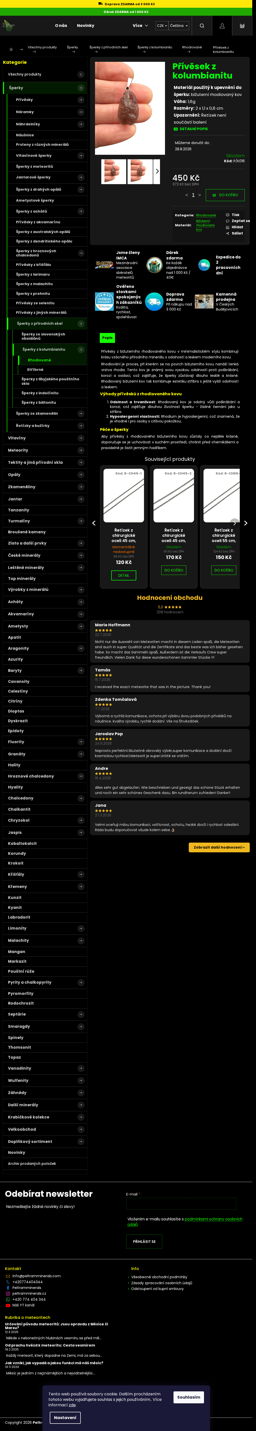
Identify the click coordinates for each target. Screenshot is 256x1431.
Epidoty (16, 730)
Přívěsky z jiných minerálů (41, 312)
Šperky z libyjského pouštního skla (50, 381)
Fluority (16, 741)
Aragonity (18, 648)
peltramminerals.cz (29, 1293)
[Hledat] (202, 25)
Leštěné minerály (26, 567)
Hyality (15, 787)
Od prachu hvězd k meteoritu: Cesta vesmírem (50, 1345)
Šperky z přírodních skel (39, 323)
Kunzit (15, 897)
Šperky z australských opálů (43, 231)
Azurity (15, 659)
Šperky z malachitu (34, 283)
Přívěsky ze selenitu (35, 303)
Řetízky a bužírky (33, 425)
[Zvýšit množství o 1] (199, 192)
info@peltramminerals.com (36, 1275)
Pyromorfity (21, 993)
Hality (14, 765)
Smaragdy (19, 1026)
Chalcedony (21, 798)
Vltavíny (17, 438)
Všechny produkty (24, 74)
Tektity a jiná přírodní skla (35, 462)
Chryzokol (19, 820)
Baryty (15, 670)
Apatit (14, 637)
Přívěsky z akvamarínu (38, 222)
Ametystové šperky (35, 200)
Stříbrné (35, 369)
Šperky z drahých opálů (38, 189)
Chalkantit (19, 809)
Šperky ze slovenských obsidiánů (43, 336)
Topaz (14, 1057)
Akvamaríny (21, 614)
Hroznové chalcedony (31, 776)
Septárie (17, 1014)
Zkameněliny (22, 486)
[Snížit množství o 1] (186, 192)
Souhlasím (188, 1397)
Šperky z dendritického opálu (44, 241)
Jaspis (15, 832)
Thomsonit (19, 1047)
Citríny (15, 701)
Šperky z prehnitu (33, 293)
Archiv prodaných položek (32, 1163)
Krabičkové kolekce (28, 1117)
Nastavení (65, 1418)
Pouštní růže (21, 971)
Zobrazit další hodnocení (218, 847)
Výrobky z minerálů (28, 589)
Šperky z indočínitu (40, 393)
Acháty (15, 601)
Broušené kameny (27, 532)
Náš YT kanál (23, 1305)
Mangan (16, 951)
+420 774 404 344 (29, 1299)
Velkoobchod (22, 1129)
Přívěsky (24, 99)
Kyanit (15, 907)
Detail (123, 575)
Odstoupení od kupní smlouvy (157, 1288)
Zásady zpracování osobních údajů (161, 1282)
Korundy (17, 853)
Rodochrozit (21, 1003)
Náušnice (25, 135)
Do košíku (228, 194)
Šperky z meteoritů (34, 166)
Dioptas (16, 711)
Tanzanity (18, 510)
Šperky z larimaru (33, 274)
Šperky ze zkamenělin (37, 413)
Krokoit (16, 863)
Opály (14, 474)
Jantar (15, 499)
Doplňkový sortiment (30, 1141)
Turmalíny (19, 521)
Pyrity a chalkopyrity (30, 982)
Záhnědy (17, 1092)
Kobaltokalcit (22, 843)
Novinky (16, 1152)
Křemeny (17, 886)
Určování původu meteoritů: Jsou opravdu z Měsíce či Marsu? (56, 1326)
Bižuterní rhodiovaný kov (205, 225)
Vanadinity (19, 1068)
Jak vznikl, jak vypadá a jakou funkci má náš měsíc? (54, 1363)
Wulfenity (18, 1080)
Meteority (18, 450)
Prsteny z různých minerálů (42, 144)
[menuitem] (61, 26)
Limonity (17, 928)
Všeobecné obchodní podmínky (159, 1276)
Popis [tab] (107, 337)
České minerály (24, 555)
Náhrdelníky (28, 124)
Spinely (16, 1037)
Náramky (25, 111)
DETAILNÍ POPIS (194, 128)
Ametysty (18, 626)
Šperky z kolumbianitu (43, 349)
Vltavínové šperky (34, 155)
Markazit (17, 961)
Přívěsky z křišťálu (33, 264)
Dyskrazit (18, 720)
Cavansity (19, 681)
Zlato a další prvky (27, 543)
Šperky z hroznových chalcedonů (36, 253)
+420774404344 (27, 1281)
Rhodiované (39, 360)
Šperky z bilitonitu (39, 402)
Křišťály (16, 874)
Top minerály (22, 578)
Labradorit (19, 917)
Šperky (16, 87)
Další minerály (23, 1105)
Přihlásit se (144, 1241)
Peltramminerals (26, 1287)
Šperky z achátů (31, 211)
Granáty (17, 754)
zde (72, 1405)
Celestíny (18, 691)
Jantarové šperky (33, 177)
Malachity (18, 940)
